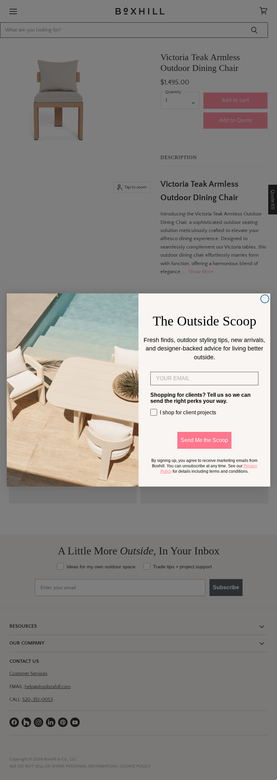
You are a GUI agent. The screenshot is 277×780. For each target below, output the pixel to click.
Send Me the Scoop (204, 440)
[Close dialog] (265, 299)
